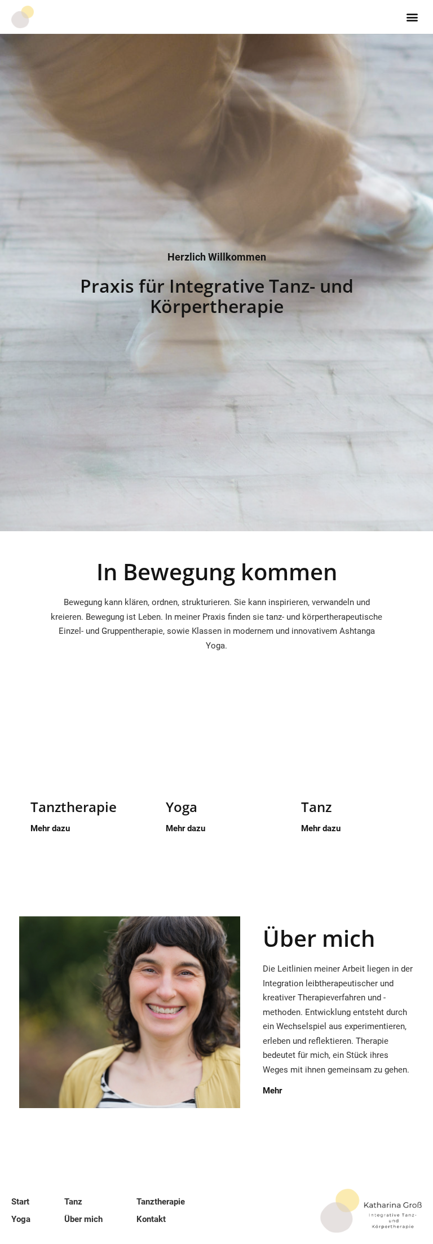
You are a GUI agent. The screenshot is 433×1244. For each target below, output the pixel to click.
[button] (412, 17)
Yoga (181, 806)
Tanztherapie (73, 806)
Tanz (316, 806)
